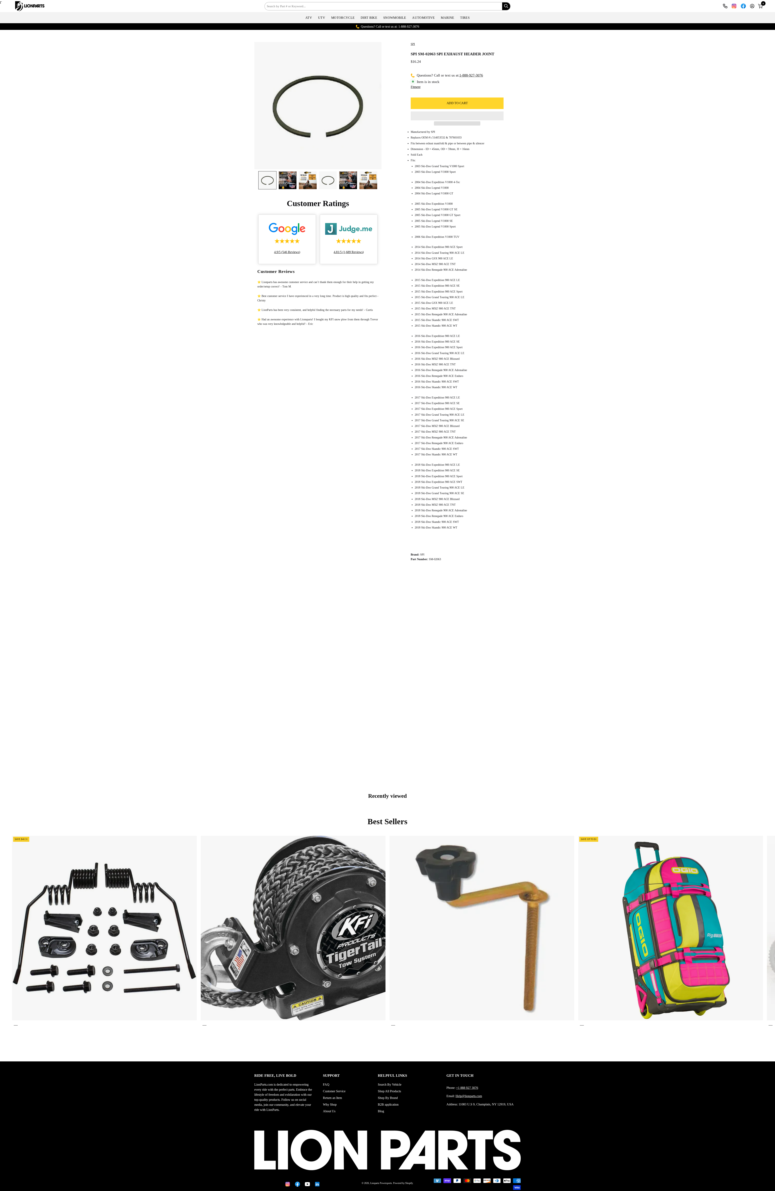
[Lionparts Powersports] (27, 6)
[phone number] (725, 6)
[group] (387, 931)
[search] (506, 6)
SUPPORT (331, 1076)
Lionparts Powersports (381, 1183)
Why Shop (330, 1104)
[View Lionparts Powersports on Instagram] (734, 6)
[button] (308, 17)
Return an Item (332, 1098)
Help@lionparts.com (469, 1096)
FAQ (326, 1084)
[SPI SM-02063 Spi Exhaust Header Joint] (267, 180)
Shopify (409, 1183)
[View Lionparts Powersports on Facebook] (743, 6)
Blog (381, 1111)
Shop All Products (389, 1091)
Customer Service (334, 1091)
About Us (329, 1111)
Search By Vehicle (389, 1084)
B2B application (388, 1104)
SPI (413, 44)
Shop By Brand (388, 1098)
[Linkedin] (316, 1184)
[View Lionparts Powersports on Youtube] (306, 1184)
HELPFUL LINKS (392, 1076)
